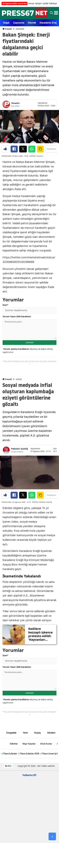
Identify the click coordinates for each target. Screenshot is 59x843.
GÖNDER (30, 342)
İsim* (5, 305)
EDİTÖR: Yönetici (36, 156)
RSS (9, 765)
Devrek (32, 22)
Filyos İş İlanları (9, 753)
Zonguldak (11, 732)
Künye (31, 3)
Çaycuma (18, 22)
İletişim (38, 3)
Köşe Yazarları (29, 743)
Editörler (14, 743)
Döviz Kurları (46, 743)
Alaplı (6, 22)
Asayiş (37, 732)
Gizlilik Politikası (50, 3)
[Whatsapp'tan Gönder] (31, 149)
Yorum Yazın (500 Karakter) (17, 316)
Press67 (8, 29)
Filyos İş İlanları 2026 (28, 753)
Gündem (51, 732)
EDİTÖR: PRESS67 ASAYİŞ (42, 502)
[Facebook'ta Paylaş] (14, 149)
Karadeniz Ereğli (49, 22)
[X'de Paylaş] (23, 149)
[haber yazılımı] (29, 774)
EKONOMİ (20, 29)
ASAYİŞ (19, 379)
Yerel (25, 732)
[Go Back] (52, 836)
